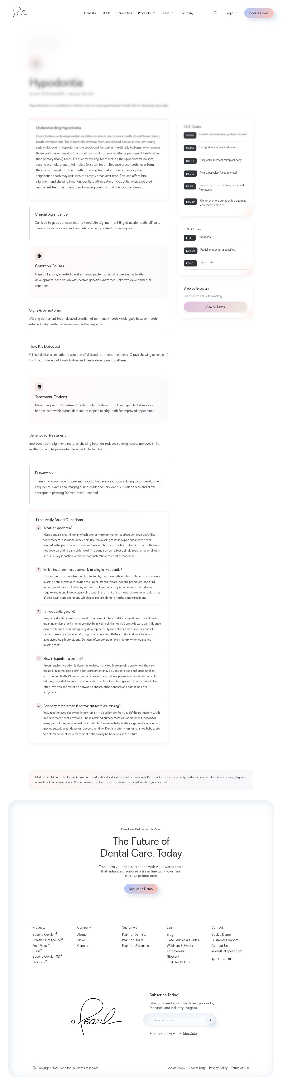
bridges (40, 411)
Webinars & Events (180, 945)
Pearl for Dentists (134, 934)
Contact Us (219, 945)
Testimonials (175, 951)
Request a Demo (141, 889)
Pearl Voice (41, 945)
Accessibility (197, 1068)
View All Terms (215, 307)
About (81, 934)
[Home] (18, 13)
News (81, 940)
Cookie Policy (176, 1068)
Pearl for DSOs (132, 940)
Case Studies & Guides (183, 940)
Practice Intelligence (48, 940)
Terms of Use (240, 1068)
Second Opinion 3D (48, 956)
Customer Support (224, 940)
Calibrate (40, 962)
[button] (146, 13)
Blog (170, 934)
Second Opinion (45, 934)
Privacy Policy (190, 1033)
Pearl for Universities (136, 945)
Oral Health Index (179, 962)
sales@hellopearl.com (226, 951)
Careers (82, 945)
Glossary (34, 44)
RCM (37, 951)
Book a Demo (259, 13)
